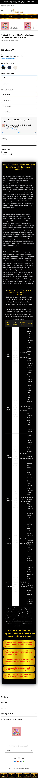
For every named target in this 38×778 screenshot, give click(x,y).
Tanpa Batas (7, 112)
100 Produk (6, 94)
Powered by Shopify (23, 768)
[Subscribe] (31, 750)
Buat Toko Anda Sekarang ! (19, 2)
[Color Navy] (9, 68)
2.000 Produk (7, 106)
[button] (2, 11)
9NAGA (16, 768)
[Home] (17, 11)
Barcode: (12, 40)
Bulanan (5, 78)
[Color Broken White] (15, 68)
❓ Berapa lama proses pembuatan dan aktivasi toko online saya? (18, 675)
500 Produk (6, 100)
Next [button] (36, 2)
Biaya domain (18, 52)
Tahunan (5, 84)
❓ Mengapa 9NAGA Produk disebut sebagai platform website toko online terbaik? (19, 644)
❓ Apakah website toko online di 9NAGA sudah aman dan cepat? (17, 669)
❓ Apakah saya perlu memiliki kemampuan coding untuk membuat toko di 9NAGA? (18, 652)
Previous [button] (2, 2)
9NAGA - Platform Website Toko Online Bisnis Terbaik (19, 2)
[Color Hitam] (3, 67)
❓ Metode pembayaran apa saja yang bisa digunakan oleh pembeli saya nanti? (19, 661)
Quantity (4, 139)
